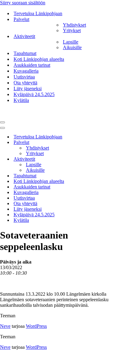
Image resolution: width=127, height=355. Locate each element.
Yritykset (72, 30)
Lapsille (70, 41)
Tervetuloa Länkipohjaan (38, 13)
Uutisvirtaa (24, 76)
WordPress (36, 326)
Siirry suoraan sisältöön (22, 2)
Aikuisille (72, 47)
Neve (5, 326)
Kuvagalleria (26, 71)
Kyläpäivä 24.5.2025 (34, 94)
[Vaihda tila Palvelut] (108, 142)
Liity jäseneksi (28, 88)
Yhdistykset (74, 24)
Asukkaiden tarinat (32, 65)
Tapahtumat (25, 53)
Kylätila (21, 100)
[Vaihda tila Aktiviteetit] (108, 159)
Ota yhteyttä (25, 82)
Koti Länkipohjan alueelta (39, 59)
